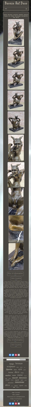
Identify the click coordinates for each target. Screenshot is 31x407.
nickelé (7, 380)
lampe (12, 364)
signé (21, 380)
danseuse (23, 378)
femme (10, 372)
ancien (10, 378)
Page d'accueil (16, 392)
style (20, 369)
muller (17, 387)
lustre (15, 369)
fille (14, 387)
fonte (18, 367)
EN (14, 400)
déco (7, 385)
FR (17, 400)
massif (15, 378)
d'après (25, 375)
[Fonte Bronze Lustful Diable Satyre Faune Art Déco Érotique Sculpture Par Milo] (16, 32)
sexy (26, 385)
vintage (22, 372)
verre (14, 375)
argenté (17, 380)
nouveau (19, 382)
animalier (11, 382)
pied (26, 380)
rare (12, 385)
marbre (8, 375)
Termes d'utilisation (16, 398)
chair (12, 380)
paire (25, 369)
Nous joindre (16, 394)
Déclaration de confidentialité (16, 396)
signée (21, 385)
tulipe (6, 378)
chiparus (16, 385)
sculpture (11, 366)
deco (17, 372)
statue (20, 375)
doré (24, 367)
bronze (19, 363)
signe (21, 367)
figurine (9, 369)
